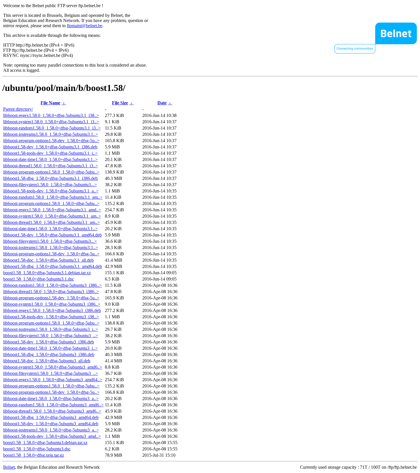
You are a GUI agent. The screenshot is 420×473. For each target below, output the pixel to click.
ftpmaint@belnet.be (84, 25)
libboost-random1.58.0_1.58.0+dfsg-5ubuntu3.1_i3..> (52, 128)
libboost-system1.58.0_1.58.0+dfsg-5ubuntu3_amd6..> (52, 367)
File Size (120, 102)
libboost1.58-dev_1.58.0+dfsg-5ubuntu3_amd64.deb (50, 423)
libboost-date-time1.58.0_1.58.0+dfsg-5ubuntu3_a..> (51, 398)
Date (162, 102)
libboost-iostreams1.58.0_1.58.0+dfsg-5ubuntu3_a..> (51, 430)
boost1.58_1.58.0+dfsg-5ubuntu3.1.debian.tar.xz (47, 272)
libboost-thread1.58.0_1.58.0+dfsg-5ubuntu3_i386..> (51, 291)
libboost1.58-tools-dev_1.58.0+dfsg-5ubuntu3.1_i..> (50, 153)
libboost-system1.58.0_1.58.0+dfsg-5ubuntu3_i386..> (51, 304)
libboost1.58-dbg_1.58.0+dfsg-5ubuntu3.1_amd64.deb (52, 266)
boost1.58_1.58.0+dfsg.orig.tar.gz (33, 455)
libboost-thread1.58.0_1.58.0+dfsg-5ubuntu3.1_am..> (51, 222)
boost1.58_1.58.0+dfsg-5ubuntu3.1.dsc (38, 279)
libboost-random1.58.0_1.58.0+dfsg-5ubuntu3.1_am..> (53, 197)
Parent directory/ (18, 109)
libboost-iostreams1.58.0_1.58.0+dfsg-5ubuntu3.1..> (50, 134)
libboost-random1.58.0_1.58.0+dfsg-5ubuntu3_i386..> (52, 285)
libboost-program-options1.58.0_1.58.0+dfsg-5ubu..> (51, 172)
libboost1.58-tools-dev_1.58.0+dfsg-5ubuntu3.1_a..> (51, 190)
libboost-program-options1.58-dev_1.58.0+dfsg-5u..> (51, 140)
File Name (50, 102)
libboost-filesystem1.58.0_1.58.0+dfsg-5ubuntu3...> (50, 184)
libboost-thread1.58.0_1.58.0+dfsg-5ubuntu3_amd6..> (52, 411)
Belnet (9, 467)
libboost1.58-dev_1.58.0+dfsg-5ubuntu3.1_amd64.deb (52, 234)
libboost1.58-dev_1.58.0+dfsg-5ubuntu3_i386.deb (48, 341)
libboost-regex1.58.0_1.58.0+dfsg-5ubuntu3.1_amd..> (52, 209)
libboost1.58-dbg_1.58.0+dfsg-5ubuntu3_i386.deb (48, 354)
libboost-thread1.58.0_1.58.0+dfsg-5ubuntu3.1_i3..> (50, 165)
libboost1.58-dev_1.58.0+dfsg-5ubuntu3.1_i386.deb (50, 146)
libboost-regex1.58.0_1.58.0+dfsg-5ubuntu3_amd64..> (52, 379)
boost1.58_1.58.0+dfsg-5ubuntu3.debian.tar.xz (45, 442)
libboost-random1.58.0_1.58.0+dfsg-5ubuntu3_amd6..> (53, 404)
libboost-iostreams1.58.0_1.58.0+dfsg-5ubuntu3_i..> (50, 329)
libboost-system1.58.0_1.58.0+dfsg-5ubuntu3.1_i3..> (51, 121)
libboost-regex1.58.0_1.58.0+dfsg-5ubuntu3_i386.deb (52, 310)
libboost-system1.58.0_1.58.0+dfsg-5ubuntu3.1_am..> (52, 216)
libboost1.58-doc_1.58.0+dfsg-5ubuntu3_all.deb (46, 360)
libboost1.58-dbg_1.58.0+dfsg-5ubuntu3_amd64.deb (51, 417)
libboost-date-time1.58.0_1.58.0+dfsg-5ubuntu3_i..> (50, 348)
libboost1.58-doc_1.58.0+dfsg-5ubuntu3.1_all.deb (48, 260)
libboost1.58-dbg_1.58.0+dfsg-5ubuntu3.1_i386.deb (50, 178)
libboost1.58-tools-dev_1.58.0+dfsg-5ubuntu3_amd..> (52, 436)
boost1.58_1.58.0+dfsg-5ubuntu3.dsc (37, 448)
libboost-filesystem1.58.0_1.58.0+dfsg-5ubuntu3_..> (50, 335)
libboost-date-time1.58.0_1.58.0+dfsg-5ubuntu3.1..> (50, 159)
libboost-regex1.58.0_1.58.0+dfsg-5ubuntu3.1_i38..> (51, 115)
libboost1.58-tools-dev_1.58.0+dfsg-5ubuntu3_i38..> (51, 316)
